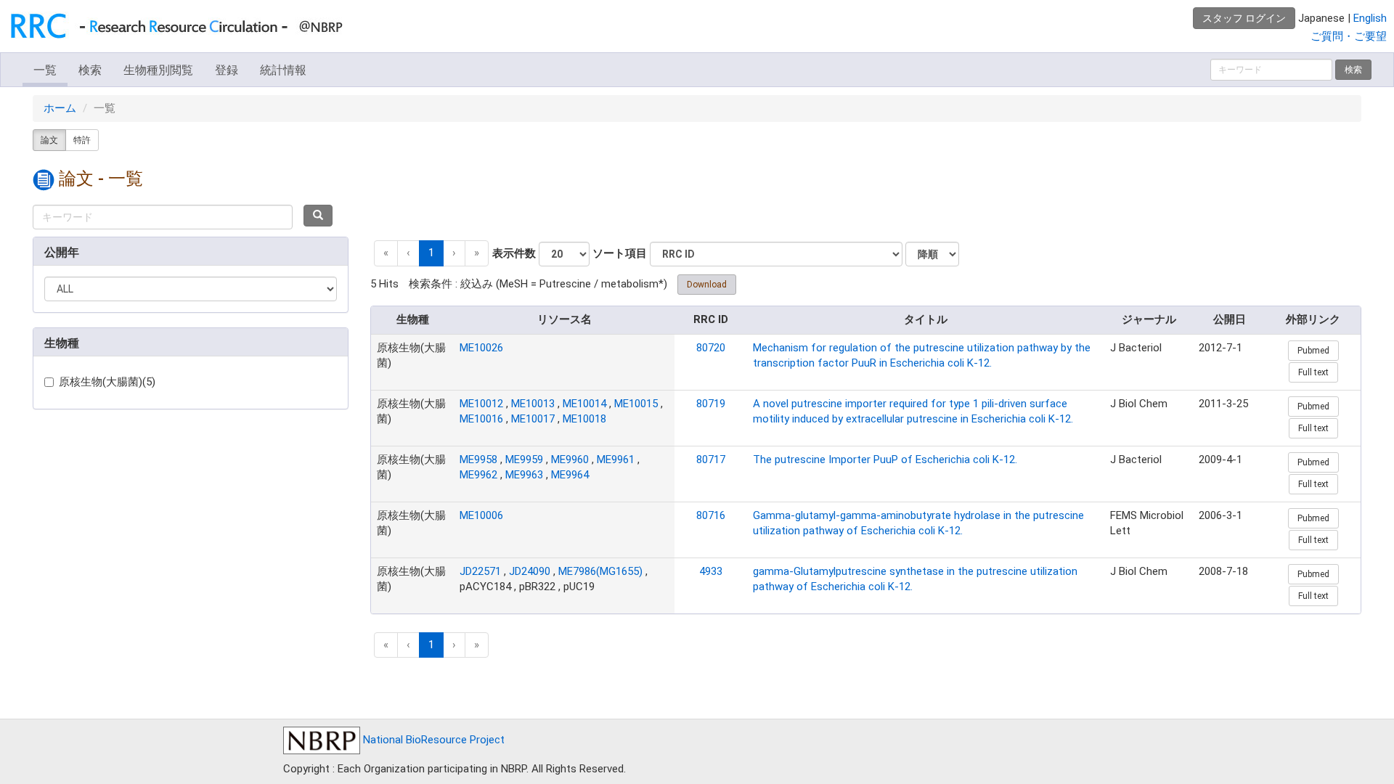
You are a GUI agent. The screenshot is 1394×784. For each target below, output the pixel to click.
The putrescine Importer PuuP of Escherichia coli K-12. (885, 459)
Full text (1313, 372)
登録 (226, 70)
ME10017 (533, 418)
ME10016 (481, 418)
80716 (710, 515)
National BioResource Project (432, 739)
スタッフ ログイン (1244, 18)
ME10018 (584, 418)
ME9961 (616, 459)
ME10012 (481, 403)
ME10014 (584, 403)
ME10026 (481, 347)
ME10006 (481, 515)
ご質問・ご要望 (1349, 36)
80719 (710, 403)
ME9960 (570, 459)
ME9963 (524, 474)
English (1370, 18)
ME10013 (533, 403)
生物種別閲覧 (158, 70)
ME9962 (478, 474)
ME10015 (636, 403)
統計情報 (283, 70)
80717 (710, 459)
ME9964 (570, 474)
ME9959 (524, 459)
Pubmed (1313, 351)
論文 (49, 140)
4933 (710, 571)
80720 (710, 347)
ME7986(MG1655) (600, 571)
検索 (90, 70)
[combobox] (163, 217)
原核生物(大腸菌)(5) (107, 381)
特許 (82, 140)
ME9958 (478, 459)
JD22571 (480, 571)
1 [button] (431, 252)
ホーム (60, 108)
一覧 (45, 70)
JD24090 (529, 571)
